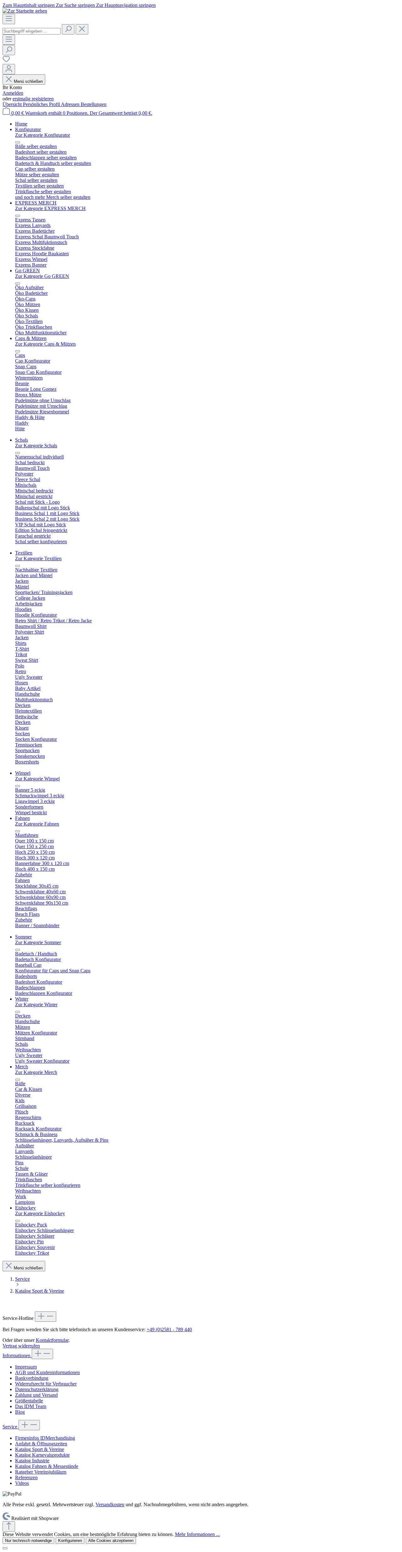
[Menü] (9, 19)
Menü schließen (28, 81)
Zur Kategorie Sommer (38, 942)
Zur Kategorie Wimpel (37, 778)
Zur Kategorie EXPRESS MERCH (50, 208)
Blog (20, 1412)
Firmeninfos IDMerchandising (45, 1438)
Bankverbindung (31, 1378)
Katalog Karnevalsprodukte (42, 1455)
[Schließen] (5, 1548)
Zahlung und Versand (36, 1395)
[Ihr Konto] (9, 69)
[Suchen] (68, 29)
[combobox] (32, 31)
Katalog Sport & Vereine (39, 1449)
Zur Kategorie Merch (36, 1072)
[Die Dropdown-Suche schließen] (82, 29)
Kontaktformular (52, 1340)
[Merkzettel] (6, 61)
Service (11, 1426)
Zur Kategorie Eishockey (40, 1213)
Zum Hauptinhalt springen (29, 5)
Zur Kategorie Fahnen (37, 823)
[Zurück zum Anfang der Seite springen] (9, 1526)
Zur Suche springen (76, 5)
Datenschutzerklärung (36, 1389)
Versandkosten (109, 1504)
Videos (22, 1483)
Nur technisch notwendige (28, 1540)
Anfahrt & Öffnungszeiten (41, 1443)
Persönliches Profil (42, 104)
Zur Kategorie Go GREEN (42, 276)
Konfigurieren (70, 1540)
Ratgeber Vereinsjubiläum (40, 1472)
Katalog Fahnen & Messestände (46, 1466)
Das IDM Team (30, 1406)
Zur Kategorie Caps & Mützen (45, 344)
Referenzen (26, 1477)
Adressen (71, 104)
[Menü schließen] (17, 142)
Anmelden (13, 93)
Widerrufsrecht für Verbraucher (46, 1383)
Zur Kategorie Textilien (38, 558)
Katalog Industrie (32, 1460)
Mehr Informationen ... (197, 1534)
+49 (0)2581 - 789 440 (169, 1329)
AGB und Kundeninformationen (47, 1372)
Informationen (17, 1355)
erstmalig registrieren (33, 98)
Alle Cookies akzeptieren (110, 1540)
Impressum (26, 1366)
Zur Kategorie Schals (36, 445)
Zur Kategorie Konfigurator (42, 135)
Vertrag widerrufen (21, 1345)
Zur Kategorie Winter (36, 1004)
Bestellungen (93, 104)
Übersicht (13, 104)
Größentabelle (29, 1400)
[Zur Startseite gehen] (25, 10)
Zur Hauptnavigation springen (126, 5)
